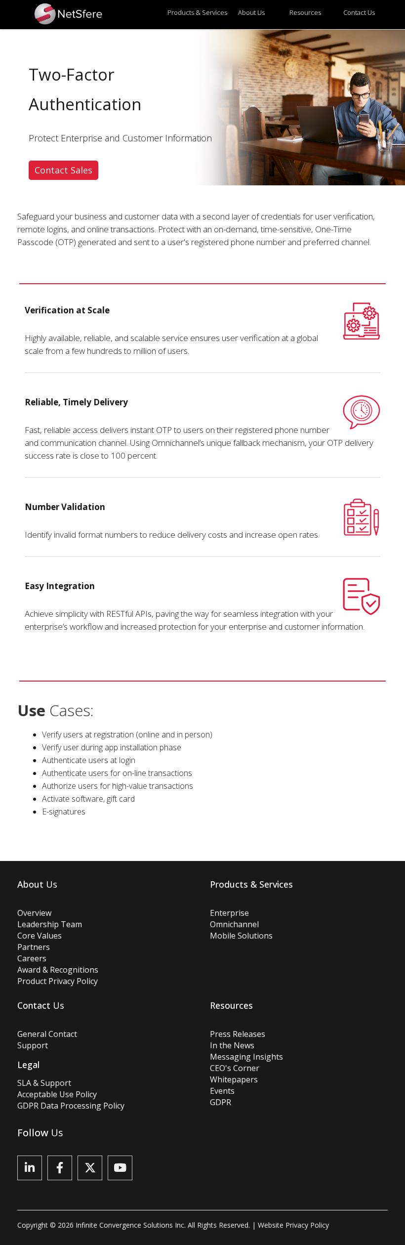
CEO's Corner (234, 1068)
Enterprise (229, 912)
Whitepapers (234, 1079)
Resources (305, 12)
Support (32, 1045)
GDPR (220, 1102)
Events (222, 1090)
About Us (251, 12)
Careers (31, 958)
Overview (34, 912)
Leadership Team (49, 924)
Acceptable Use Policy (57, 1094)
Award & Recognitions (57, 969)
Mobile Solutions (241, 935)
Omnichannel (234, 924)
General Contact (47, 1034)
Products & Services (197, 12)
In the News (232, 1045)
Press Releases (237, 1034)
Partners (33, 947)
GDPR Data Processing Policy (70, 1105)
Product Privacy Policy (57, 981)
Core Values (39, 935)
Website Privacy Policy (293, 1225)
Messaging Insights (246, 1056)
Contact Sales (63, 170)
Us (37, 884)
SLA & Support (44, 1082)
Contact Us (359, 12)
